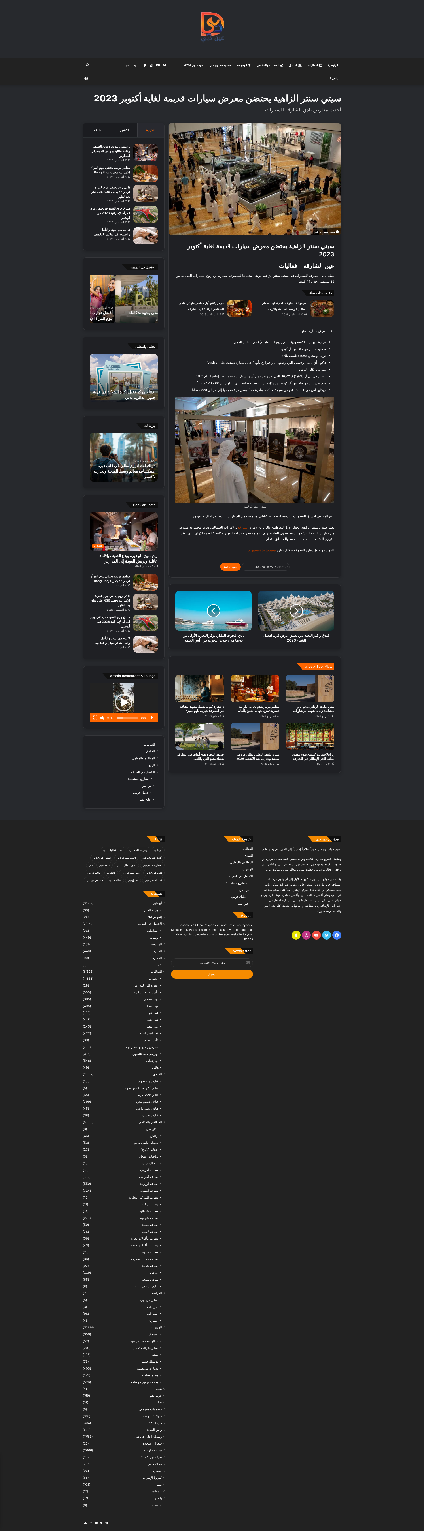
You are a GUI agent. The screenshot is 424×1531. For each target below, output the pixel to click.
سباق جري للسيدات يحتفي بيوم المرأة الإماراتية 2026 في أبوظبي (110, 213)
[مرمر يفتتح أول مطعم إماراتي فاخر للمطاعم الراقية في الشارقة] (239, 308)
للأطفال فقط (150, 1361)
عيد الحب (153, 1019)
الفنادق (293, 65)
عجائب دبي (155, 1464)
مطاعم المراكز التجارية (144, 1197)
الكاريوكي (152, 1129)
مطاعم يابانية (150, 1266)
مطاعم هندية (150, 1252)
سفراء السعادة (152, 1443)
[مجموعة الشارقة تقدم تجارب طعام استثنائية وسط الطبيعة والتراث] (322, 308)
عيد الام (154, 1013)
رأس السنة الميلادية (146, 992)
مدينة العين (151, 910)
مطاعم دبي (115, 880)
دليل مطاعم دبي (131, 872)
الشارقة (157, 951)
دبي (91, 865)
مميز (159, 1484)
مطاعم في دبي (94, 880)
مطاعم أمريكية (149, 1177)
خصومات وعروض (150, 1409)
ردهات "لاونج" (150, 1149)
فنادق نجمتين (150, 1115)
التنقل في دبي (149, 1300)
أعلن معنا (146, 799)
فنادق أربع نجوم (148, 1081)
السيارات (153, 1313)
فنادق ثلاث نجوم (148, 1095)
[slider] (127, 718)
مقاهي (154, 1272)
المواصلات (155, 1293)
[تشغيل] (152, 717)
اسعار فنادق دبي (102, 857)
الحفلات (154, 978)
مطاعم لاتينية (150, 1231)
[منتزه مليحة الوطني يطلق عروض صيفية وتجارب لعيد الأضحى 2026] (255, 736)
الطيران (154, 1320)
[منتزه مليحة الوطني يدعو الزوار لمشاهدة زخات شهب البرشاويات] (310, 688)
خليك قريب (140, 792)
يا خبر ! (334, 78)
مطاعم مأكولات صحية (144, 1245)
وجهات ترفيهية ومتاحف (144, 1382)
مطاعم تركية (150, 1204)
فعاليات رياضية (149, 1033)
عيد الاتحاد (152, 1006)
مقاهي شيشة (150, 1279)
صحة (155, 1505)
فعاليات (111, 872)
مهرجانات (152, 1060)
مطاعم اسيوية (149, 1190)
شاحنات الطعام (149, 1156)
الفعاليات (313, 65)
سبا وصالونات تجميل (145, 1348)
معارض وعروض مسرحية (142, 1047)
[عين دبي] (212, 29)
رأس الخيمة (154, 1430)
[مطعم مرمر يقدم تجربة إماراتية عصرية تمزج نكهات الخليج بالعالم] (255, 688)
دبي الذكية (155, 1423)
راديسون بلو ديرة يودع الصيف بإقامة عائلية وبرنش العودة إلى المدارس (110, 151)
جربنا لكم (156, 1395)
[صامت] (102, 717)
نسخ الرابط (230, 566)
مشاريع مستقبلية (139, 779)
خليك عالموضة (152, 1416)
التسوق (154, 1334)
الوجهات (242, 65)
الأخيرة (151, 130)
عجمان (157, 1471)
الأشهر (124, 130)
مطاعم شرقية (149, 1218)
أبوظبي (158, 850)
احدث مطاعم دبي (126, 857)
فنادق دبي (133, 880)
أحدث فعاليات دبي (113, 850)
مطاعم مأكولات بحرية (144, 1238)
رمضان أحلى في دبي (148, 1436)
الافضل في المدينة (143, 772)
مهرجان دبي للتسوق (145, 1054)
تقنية (159, 1388)
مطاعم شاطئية (149, 1211)
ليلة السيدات (150, 1163)
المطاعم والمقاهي (268, 65)
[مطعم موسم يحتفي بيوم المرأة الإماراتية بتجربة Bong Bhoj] (145, 173)
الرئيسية (333, 65)
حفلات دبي (104, 865)
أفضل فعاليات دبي (152, 857)
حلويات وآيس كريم (146, 1142)
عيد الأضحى (151, 999)
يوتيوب (154, 937)
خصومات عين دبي (220, 65)
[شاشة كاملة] (95, 717)
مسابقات (153, 930)
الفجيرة (157, 958)
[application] (124, 702)
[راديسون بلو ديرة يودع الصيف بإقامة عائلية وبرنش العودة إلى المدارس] (145, 152)
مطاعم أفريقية (149, 1170)
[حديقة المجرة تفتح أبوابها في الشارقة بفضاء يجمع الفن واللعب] (199, 736)
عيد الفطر (152, 1026)
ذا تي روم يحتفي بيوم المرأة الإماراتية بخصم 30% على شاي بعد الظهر (110, 191)
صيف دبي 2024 (193, 65)
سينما (155, 1355)
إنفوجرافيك (154, 917)
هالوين (154, 1067)
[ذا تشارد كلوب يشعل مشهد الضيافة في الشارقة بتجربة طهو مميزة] (199, 688)
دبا (157, 965)
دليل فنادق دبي (154, 872)
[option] (124, 299)
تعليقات (97, 130)
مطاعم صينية (150, 1225)
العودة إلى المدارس (146, 985)
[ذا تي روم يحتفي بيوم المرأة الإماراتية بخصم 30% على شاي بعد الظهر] (145, 193)
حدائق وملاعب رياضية (144, 1341)
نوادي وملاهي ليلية (147, 1286)
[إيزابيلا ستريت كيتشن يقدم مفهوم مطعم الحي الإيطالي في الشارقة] (310, 736)
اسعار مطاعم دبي (152, 865)
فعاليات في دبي (153, 880)
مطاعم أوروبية (149, 1184)
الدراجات (153, 1307)
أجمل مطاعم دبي (138, 850)
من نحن (146, 786)
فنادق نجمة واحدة (147, 1108)
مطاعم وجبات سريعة (145, 1259)
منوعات (157, 1491)
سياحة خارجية (153, 1450)
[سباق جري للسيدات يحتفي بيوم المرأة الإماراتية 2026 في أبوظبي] (145, 214)
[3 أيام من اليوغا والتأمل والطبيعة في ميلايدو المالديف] (145, 235)
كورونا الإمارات (152, 1477)
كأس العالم (151, 1040)
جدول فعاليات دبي (126, 865)
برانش (154, 1136)
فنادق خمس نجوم (147, 1101)
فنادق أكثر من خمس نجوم (142, 1088)
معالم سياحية (150, 1375)
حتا (160, 1402)
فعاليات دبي (94, 872)
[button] (123, 702)
